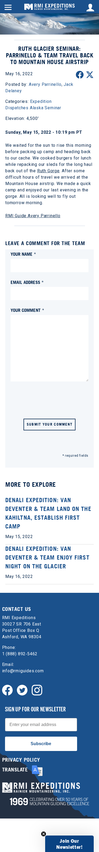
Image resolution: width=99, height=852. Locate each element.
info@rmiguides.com (23, 670)
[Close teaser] (43, 834)
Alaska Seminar (45, 107)
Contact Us (16, 609)
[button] (69, 844)
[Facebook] (7, 689)
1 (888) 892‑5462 (20, 653)
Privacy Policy (21, 760)
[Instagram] (37, 689)
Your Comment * (27, 310)
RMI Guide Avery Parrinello (32, 215)
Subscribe (41, 743)
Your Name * (23, 254)
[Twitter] (22, 689)
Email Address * (27, 282)
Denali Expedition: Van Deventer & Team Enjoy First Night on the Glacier (47, 557)
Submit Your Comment (50, 424)
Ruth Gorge (48, 170)
